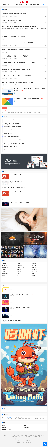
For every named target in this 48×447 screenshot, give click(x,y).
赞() (44, 16)
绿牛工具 (23, 436)
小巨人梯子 (34, 265)
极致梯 (19, 273)
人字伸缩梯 (34, 280)
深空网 (25, 435)
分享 (43, 4)
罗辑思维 (34, 275)
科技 (21, 4)
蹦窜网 (42, 435)
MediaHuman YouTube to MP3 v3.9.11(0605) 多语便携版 (16, 49)
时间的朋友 (19, 277)
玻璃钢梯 (34, 269)
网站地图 (29, 442)
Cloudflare (19, 265)
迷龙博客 (28, 436)
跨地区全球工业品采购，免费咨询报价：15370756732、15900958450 (19, 26)
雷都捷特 (4, 263)
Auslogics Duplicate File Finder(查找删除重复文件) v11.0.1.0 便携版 (18, 62)
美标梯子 (4, 275)
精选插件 (36, 100)
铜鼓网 (32, 436)
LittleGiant (4, 278)
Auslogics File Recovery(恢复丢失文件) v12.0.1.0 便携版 (16, 69)
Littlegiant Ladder (21, 267)
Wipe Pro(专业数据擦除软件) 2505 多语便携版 (13, 36)
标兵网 (18, 435)
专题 (17, 4)
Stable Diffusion (6, 273)
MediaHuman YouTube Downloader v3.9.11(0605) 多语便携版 (17, 43)
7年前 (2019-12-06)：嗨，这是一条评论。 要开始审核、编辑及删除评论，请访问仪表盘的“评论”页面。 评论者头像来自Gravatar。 (25, 418)
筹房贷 (35, 436)
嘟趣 (35, 4)
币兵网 (19, 436)
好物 (39, 4)
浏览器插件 (31, 100)
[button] (45, 220)
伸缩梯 (19, 269)
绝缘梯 (4, 271)
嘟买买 (22, 435)
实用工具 (26, 100)
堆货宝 (12, 436)
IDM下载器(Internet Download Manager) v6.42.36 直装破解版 (17, 82)
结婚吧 (15, 435)
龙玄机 (5, 16)
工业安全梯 (34, 278)
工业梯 (4, 269)
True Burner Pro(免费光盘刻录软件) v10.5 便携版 (14, 13)
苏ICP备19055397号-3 (24, 438)
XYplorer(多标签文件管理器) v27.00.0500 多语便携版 (15, 56)
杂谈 (12, 4)
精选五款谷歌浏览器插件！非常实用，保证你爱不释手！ (29, 98)
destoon (19, 275)
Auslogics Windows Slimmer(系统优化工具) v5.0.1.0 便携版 (16, 75)
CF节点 (26, 92)
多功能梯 (34, 271)
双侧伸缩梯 (20, 271)
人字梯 (19, 263)
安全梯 (4, 280)
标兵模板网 (35, 435)
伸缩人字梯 (5, 267)
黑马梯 (19, 280)
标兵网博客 (30, 435)
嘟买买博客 (24, 2)
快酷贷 (9, 436)
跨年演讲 (34, 277)
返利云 (39, 435)
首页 (5, 4)
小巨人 (34, 267)
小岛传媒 (17, 92)
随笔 (31, 4)
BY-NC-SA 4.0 (12, 438)
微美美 (16, 436)
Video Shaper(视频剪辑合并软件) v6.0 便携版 (13, 20)
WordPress (35, 263)
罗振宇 (4, 277)
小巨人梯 (4, 265)
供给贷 (39, 436)
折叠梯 (19, 278)
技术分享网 (10, 435)
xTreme (34, 273)
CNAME (39, 92)
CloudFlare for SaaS (33, 92)
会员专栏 (26, 4)
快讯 (8, 4)
